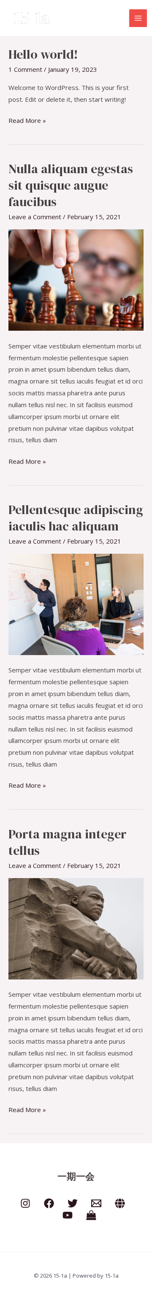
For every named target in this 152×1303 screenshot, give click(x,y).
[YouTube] (67, 1215)
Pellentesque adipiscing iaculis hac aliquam (75, 518)
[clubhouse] (120, 1203)
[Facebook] (49, 1203)
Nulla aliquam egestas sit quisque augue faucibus (70, 185)
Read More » (27, 120)
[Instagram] (25, 1203)
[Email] (96, 1203)
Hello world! (43, 54)
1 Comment (25, 69)
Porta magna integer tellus (67, 842)
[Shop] (91, 1215)
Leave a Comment (34, 216)
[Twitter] (73, 1203)
